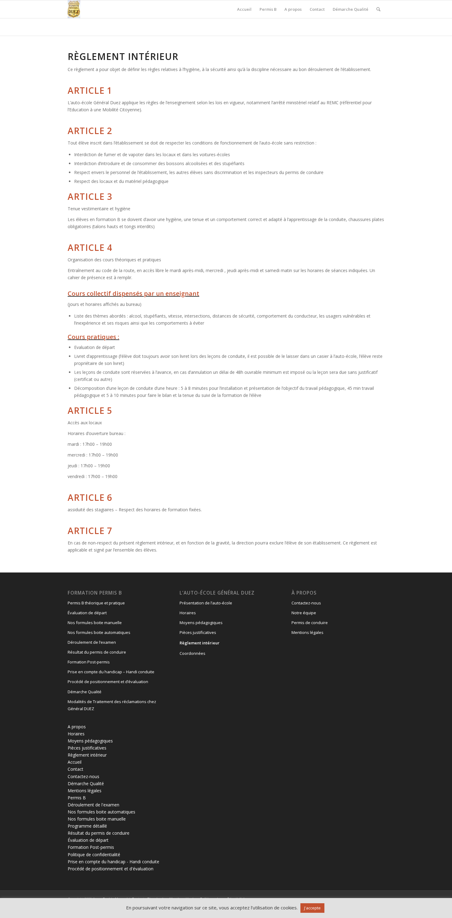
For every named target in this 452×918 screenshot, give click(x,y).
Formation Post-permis (89, 662)
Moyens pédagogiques (90, 741)
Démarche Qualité (84, 691)
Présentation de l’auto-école (206, 603)
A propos (77, 727)
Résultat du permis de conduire (97, 652)
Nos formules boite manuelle (95, 622)
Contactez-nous (83, 776)
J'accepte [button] (312, 908)
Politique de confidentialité (94, 854)
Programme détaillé (87, 826)
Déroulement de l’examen (92, 642)
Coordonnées (192, 653)
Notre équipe (303, 612)
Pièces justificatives (87, 748)
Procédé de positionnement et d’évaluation (108, 681)
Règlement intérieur (87, 755)
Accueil (74, 762)
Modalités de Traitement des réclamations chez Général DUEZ (112, 705)
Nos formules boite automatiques (99, 632)
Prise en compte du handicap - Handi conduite (113, 862)
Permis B (77, 798)
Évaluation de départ (87, 612)
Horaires (76, 734)
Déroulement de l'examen (93, 805)
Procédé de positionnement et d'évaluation (110, 869)
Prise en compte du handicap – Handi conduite (111, 672)
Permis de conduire (309, 622)
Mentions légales (84, 790)
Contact (75, 769)
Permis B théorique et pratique (96, 603)
